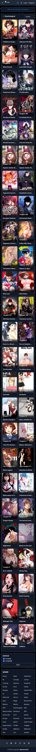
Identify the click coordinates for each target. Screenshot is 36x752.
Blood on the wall (25, 546)
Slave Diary (23, 294)
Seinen (26, 715)
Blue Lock (6, 294)
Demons (16, 683)
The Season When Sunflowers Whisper (16, 269)
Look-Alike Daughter (26, 67)
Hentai (26, 694)
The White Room (25, 369)
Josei (4, 701)
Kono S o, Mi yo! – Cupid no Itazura (15, 344)
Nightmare (7, 546)
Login (25, 3)
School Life (6, 715)
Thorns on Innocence (10, 646)
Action (5, 676)
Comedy (16, 680)
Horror (15, 697)
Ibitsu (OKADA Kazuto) (27, 420)
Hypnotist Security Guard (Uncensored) (16, 193)
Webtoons (27, 729)
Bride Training (24, 596)
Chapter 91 (23, 517)
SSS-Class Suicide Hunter (11, 319)
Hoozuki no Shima (25, 470)
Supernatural (7, 725)
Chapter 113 (23, 618)
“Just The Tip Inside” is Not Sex (13, 445)
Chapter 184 (23, 114)
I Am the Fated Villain (26, 143)
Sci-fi (15, 715)
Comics (26, 680)
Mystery (26, 704)
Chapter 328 (7, 290)
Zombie (26, 732)
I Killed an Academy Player (12, 42)
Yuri (14, 732)
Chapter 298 (23, 214)
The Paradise (7, 369)
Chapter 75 (23, 567)
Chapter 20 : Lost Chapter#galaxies (15, 391)
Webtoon (16, 729)
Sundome (22, 394)
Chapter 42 (7, 214)
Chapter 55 (7, 542)
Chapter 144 (7, 340)
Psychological (17, 708)
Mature (5, 704)
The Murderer (24, 92)
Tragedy (26, 725)
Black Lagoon (7, 470)
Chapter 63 (23, 416)
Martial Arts (28, 701)
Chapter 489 (7, 139)
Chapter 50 (7, 164)
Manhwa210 (24, 750)
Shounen (16, 718)
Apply (18, 665)
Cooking (5, 683)
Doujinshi (27, 683)
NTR (4, 708)
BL (3, 680)
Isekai (26, 697)
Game (15, 690)
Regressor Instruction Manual (13, 243)
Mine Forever (7, 67)
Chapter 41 (23, 592)
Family (26, 687)
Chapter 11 (7, 265)
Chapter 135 (7, 38)
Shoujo (5, 718)
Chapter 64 (23, 366)
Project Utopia (8, 520)
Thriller (15, 725)
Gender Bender (29, 690)
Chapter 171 (7, 240)
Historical (6, 697)
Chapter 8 (6, 567)
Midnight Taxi (8, 621)
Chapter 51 (7, 592)
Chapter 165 (23, 38)
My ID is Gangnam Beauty (12, 420)
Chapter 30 (23, 164)
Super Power (28, 722)
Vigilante (22, 621)
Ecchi (15, 687)
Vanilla (5, 729)
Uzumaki (6, 394)
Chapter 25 (7, 89)
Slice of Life (27, 718)
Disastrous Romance (10, 92)
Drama (5, 687)
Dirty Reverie (7, 596)
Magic (15, 701)
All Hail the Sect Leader (11, 143)
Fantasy (5, 690)
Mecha (15, 704)
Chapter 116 (23, 315)
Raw (25, 708)
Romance (16, 711)
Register (32, 3)
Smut (4, 722)
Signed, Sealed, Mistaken (11, 168)
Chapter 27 (7, 492)
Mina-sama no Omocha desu (13, 495)
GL (3, 694)
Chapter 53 (23, 340)
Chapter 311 (23, 139)
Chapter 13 (23, 542)
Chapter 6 (6, 63)
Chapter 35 (7, 189)
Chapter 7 (22, 240)
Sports (15, 722)
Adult (15, 676)
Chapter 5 (22, 290)
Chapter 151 (7, 315)
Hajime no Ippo (24, 269)
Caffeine (22, 646)
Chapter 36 (7, 441)
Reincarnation (7, 711)
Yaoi (4, 732)
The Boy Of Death (9, 117)
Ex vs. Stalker (7, 571)
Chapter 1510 (24, 265)
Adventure (27, 676)
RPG (25, 711)
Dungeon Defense (9, 218)
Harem (15, 694)
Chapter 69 (23, 492)
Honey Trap (23, 571)
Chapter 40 (7, 618)
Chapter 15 (7, 366)
